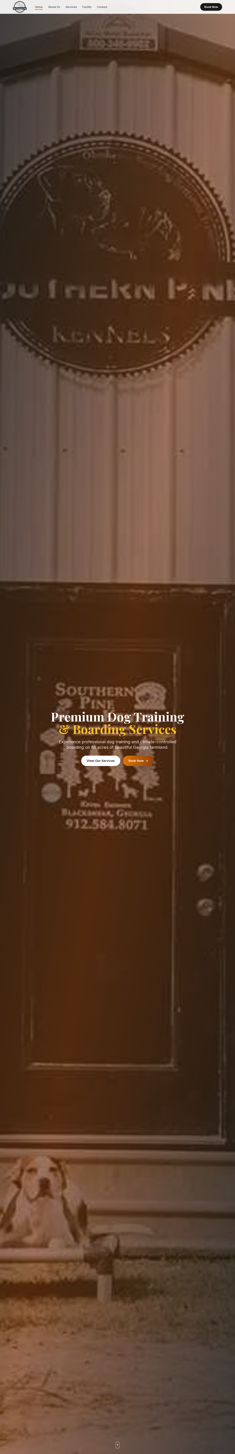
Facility (87, 7)
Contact (102, 7)
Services (71, 7)
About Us (54, 7)
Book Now (211, 7)
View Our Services (101, 761)
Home (39, 7)
